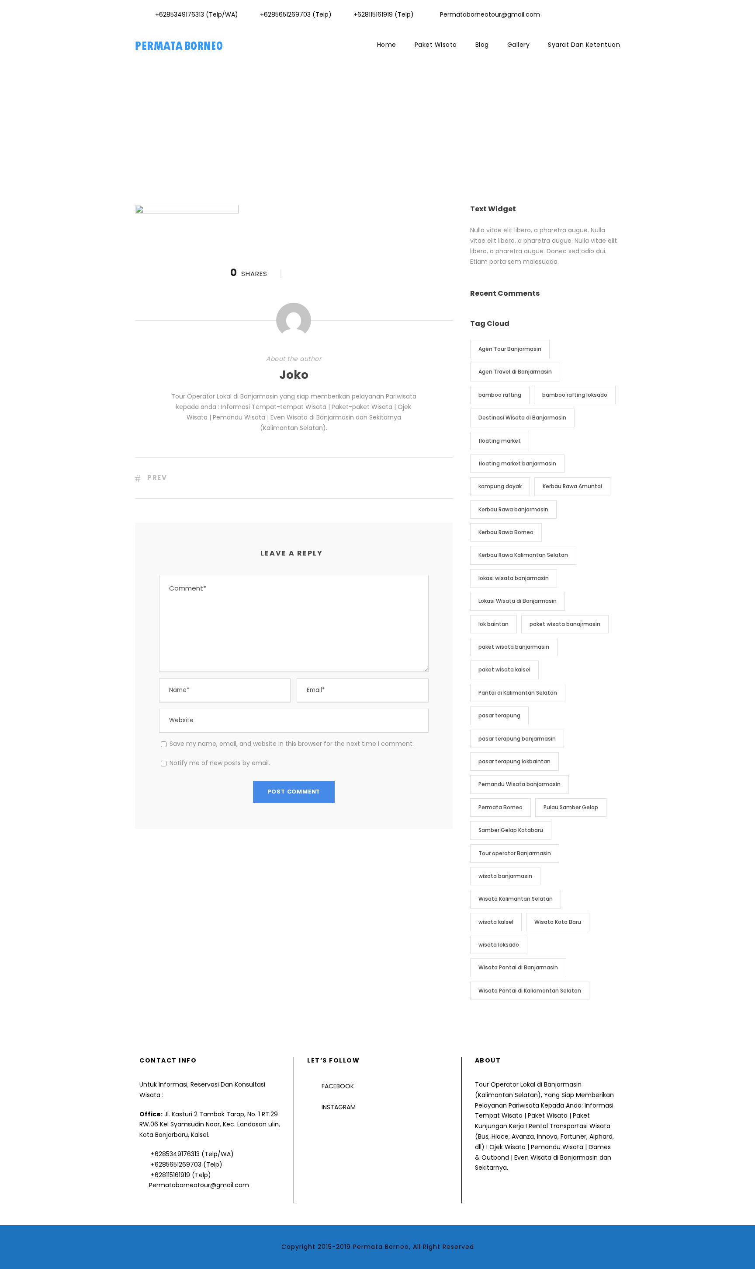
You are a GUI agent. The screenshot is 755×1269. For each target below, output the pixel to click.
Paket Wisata (436, 44)
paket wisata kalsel (504, 669)
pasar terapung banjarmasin (517, 738)
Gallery (518, 44)
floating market (499, 440)
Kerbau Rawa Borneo (505, 532)
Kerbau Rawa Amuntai (572, 486)
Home (386, 44)
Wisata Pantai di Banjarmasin (518, 967)
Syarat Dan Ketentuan (584, 44)
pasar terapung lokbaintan (514, 761)
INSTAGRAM (339, 1107)
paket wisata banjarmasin (513, 646)
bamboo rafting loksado (574, 395)
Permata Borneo (500, 807)
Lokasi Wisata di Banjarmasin (517, 601)
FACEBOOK (338, 1086)
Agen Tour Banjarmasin (509, 349)
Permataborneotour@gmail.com (199, 1185)
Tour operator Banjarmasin (514, 853)
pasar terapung (499, 715)
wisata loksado (498, 944)
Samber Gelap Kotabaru (510, 830)
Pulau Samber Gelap (571, 807)
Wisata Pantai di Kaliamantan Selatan (529, 990)
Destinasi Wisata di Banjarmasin (522, 417)
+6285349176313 (175, 1154)
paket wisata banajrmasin (565, 624)
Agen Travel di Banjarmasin (515, 371)
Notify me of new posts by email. (220, 763)
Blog (482, 44)
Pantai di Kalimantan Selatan (517, 692)
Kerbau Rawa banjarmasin (513, 509)
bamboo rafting (499, 395)
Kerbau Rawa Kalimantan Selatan (523, 555)
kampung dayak (500, 486)
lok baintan (493, 624)
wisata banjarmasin (505, 876)
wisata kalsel (495, 922)
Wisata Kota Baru (557, 922)
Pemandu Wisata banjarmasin (519, 784)
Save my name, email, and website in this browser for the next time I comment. (292, 743)
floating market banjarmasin (517, 463)
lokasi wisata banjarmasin (513, 578)
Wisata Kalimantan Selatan (515, 898)
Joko (293, 375)
